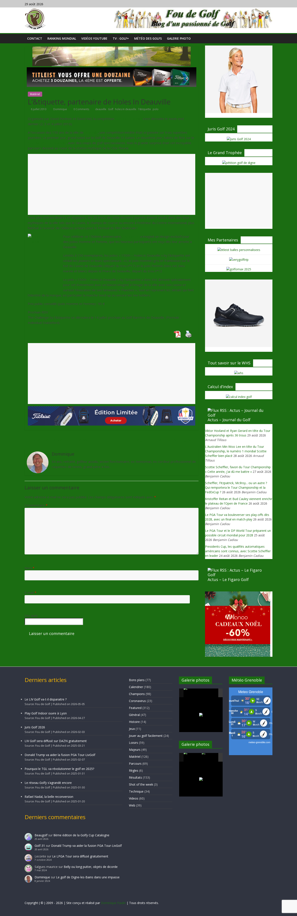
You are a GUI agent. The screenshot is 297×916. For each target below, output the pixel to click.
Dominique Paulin (113, 903)
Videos (133, 798)
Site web (31, 615)
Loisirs (133, 743)
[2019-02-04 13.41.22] (192, 692)
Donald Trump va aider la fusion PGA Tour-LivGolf (60, 755)
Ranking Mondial (61, 38)
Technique (136, 791)
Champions (137, 694)
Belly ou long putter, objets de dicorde (91, 867)
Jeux (132, 729)
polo (156, 109)
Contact (34, 38)
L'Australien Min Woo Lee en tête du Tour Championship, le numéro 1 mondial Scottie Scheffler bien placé (236, 451)
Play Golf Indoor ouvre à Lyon (46, 713)
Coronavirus (137, 701)
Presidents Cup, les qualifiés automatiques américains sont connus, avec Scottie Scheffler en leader (238, 551)
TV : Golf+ (121, 38)
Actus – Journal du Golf (229, 419)
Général (134, 715)
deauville (100, 109)
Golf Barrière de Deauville (47, 143)
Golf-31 (40, 846)
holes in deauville (125, 109)
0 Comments (81, 109)
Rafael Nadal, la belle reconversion (49, 797)
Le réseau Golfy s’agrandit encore (48, 783)
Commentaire (36, 505)
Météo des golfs (148, 38)
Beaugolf (41, 835)
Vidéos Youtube (94, 38)
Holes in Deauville (128, 118)
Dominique (60, 109)
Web (132, 805)
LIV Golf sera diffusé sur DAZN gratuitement (56, 741)
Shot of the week (141, 784)
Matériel (35, 94)
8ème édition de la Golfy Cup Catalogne (81, 835)
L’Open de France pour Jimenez (56, 439)
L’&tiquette (130, 236)
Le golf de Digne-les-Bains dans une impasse (88, 877)
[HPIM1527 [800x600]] (192, 757)
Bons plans (137, 680)
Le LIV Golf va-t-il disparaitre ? (46, 699)
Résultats (135, 777)
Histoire (134, 722)
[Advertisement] (111, 184)
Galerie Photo (179, 38)
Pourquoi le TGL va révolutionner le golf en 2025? (59, 769)
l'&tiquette (144, 109)
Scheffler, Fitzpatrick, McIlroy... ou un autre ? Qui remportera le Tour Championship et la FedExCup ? (236, 487)
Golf (110, 109)
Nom (29, 568)
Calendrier (136, 687)
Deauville (91, 132)
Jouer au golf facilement (146, 736)
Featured (135, 708)
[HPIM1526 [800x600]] (210, 757)
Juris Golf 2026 (35, 727)
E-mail (30, 592)
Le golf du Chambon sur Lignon (167, 439)
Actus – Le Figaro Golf (228, 579)
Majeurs (134, 750)
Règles (133, 770)
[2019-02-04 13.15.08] (210, 693)
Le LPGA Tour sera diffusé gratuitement (80, 856)
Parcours (135, 763)
